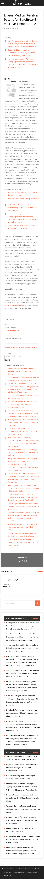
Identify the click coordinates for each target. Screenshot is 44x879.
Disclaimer (20, 347)
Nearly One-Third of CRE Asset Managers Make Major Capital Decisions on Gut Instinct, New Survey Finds (22, 461)
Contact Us (7, 875)
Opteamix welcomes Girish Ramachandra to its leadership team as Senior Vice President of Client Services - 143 (22, 648)
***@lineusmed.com (12, 330)
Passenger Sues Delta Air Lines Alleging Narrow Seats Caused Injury (22, 227)
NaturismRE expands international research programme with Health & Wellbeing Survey (23, 527)
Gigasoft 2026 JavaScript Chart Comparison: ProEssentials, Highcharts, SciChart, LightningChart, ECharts (21, 53)
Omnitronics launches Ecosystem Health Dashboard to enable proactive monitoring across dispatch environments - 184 (22, 637)
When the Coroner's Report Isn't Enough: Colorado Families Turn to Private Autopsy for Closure (23, 452)
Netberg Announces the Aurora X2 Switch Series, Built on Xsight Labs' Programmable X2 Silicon (23, 423)
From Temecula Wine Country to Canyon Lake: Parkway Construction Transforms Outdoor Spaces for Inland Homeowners (22, 44)
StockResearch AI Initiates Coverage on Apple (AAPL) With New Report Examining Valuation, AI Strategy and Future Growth (23, 414)
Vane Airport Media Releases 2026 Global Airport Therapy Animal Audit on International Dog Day (23, 404)
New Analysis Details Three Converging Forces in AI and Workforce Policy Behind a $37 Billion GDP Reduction (23, 488)
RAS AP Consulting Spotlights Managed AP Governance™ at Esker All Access (23, 379)
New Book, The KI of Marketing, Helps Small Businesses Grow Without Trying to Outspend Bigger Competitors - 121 (22, 713)
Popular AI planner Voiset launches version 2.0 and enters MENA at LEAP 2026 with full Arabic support (23, 506)
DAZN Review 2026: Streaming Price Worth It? (23, 200)
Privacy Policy (32, 872)
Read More (7, 587)
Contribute (7, 872)
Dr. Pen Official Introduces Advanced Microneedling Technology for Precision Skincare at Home (22, 208)
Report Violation (31, 347)
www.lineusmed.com (14, 305)
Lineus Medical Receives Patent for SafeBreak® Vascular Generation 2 (21, 19)
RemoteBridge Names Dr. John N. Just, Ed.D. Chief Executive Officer (23, 469)
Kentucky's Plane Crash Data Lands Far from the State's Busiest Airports (23, 397)
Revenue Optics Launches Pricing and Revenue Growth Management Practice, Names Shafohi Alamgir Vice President (22, 497)
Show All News (10, 347)
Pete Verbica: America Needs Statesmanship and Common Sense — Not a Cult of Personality (23, 432)
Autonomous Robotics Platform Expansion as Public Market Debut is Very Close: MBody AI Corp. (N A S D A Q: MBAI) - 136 (22, 673)
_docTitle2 (22, 561)
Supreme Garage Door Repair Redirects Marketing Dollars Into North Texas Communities (22, 371)
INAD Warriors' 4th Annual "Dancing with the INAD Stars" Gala (22, 194)
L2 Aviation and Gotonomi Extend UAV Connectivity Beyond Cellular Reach (22, 535)
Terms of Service (19, 872)
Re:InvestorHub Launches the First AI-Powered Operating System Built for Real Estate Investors (23, 542)
